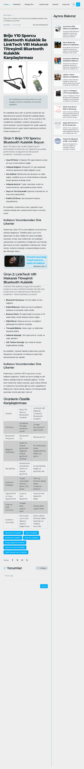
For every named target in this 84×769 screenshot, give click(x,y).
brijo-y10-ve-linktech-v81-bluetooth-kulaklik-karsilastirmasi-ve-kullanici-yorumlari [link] (26, 20)
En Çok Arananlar (40, 25)
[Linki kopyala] (27, 560)
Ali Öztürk (7, 25)
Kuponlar (66, 4)
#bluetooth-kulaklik (13, 533)
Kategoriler (29, 4)
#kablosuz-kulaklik (12, 538)
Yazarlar (55, 4)
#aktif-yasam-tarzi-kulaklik (16, 552)
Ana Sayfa (7, 15)
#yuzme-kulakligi (31, 538)
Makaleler (17, 4)
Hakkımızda (43, 4)
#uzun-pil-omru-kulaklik (15, 547)
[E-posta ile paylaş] (22, 560)
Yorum (43, 586)
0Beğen (43, 568)
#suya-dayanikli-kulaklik (14, 543)
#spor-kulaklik (31, 533)
